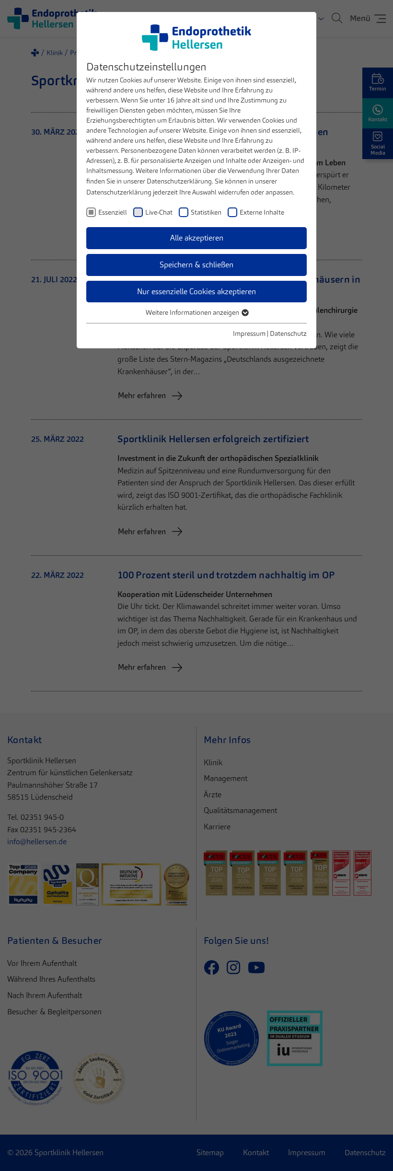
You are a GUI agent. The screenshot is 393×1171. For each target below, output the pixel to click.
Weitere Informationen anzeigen (193, 312)
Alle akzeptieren (196, 238)
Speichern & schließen (196, 265)
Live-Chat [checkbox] (159, 212)
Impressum (249, 333)
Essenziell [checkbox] (112, 212)
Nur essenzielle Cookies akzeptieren (196, 292)
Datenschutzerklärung (179, 181)
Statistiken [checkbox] (206, 212)
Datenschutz (288, 333)
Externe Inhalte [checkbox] (262, 212)
